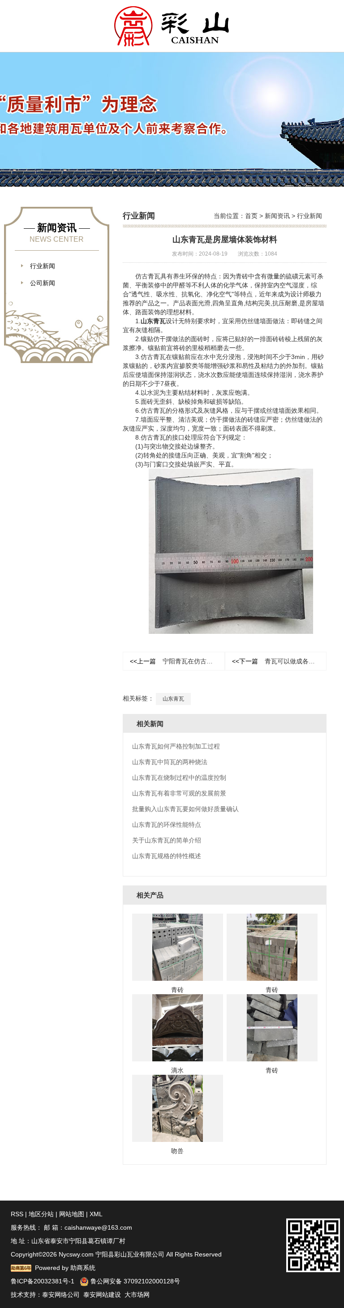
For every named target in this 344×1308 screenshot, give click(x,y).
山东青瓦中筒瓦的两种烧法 (169, 761)
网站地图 (71, 1214)
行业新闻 (309, 215)
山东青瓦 (153, 321)
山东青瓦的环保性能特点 (166, 824)
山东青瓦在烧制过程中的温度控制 (179, 777)
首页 (251, 215)
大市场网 (137, 1294)
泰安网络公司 (61, 1294)
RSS (17, 1214)
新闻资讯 (277, 215)
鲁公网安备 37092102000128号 (134, 1281)
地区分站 (41, 1214)
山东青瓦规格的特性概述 (166, 855)
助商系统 (82, 1267)
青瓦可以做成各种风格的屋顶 (279, 661)
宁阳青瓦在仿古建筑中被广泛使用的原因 (177, 661)
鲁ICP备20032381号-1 (42, 1281)
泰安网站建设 (102, 1294)
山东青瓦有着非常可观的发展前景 (179, 793)
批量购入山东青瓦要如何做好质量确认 (185, 808)
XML (96, 1214)
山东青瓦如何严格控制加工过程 (176, 746)
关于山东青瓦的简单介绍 (166, 840)
